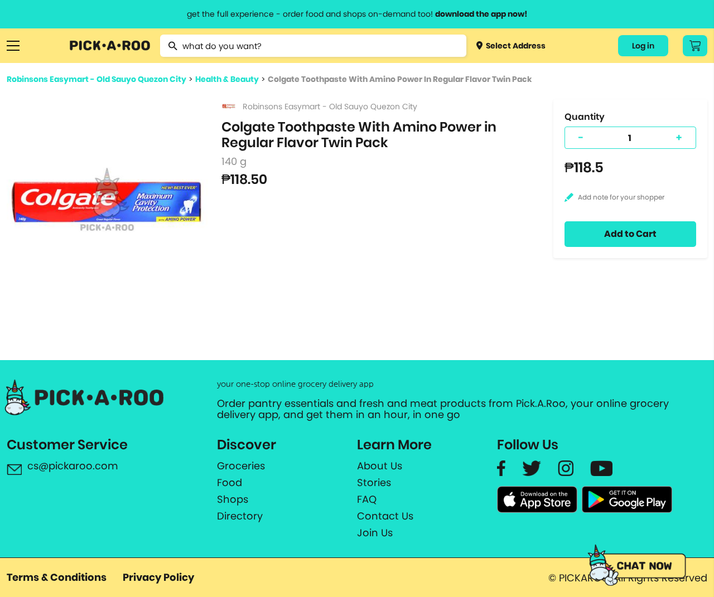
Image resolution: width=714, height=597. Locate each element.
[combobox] (313, 46)
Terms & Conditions (57, 577)
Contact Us (385, 516)
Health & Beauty (227, 79)
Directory (240, 516)
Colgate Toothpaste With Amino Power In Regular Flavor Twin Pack (400, 79)
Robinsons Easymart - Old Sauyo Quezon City (96, 79)
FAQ (367, 499)
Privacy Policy (158, 577)
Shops (232, 499)
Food (229, 482)
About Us (379, 466)
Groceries (241, 466)
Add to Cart (630, 233)
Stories (374, 482)
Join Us (375, 532)
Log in (643, 45)
